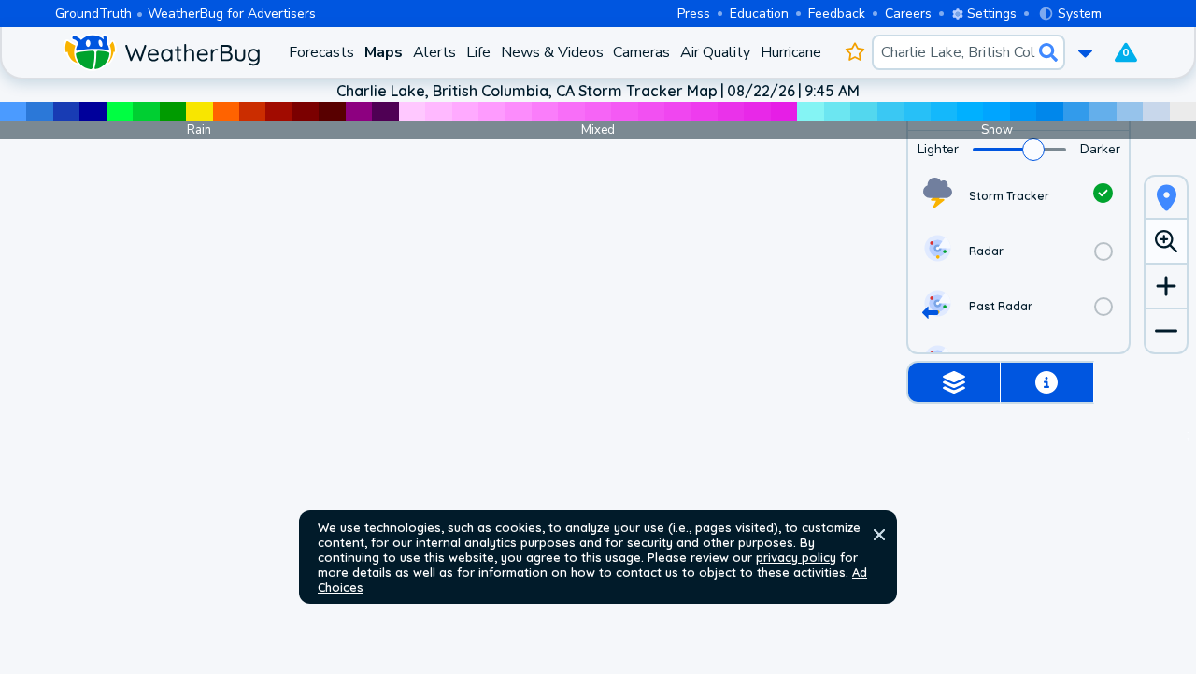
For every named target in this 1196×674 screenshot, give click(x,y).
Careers (908, 13)
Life (478, 52)
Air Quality (715, 52)
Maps (383, 52)
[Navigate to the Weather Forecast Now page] (162, 52)
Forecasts (321, 52)
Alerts (434, 52)
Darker (1100, 149)
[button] (879, 534)
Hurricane (791, 52)
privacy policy (796, 557)
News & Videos (552, 52)
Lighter (938, 149)
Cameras (641, 52)
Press (693, 13)
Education (759, 13)
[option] (1018, 195)
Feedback (836, 13)
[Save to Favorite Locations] (854, 52)
